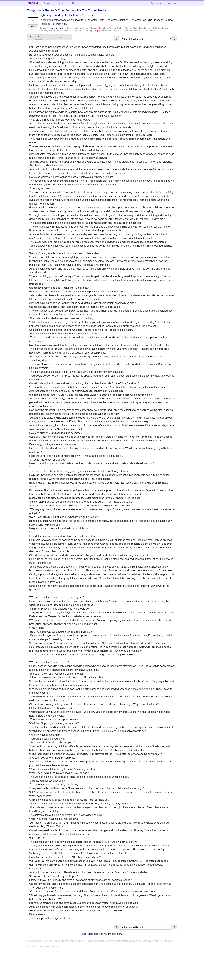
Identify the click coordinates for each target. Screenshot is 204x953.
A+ (46, 37)
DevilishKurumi (72, 15)
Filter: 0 (154, 3)
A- (30, 37)
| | (68, 37)
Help (74, 3)
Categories (34, 10)
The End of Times (94, 10)
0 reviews (87, 15)
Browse (48, 3)
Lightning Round (49, 15)
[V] (99, 30)
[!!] (95, 30)
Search (62, 3)
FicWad (33, 3)
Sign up (86, 933)
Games (50, 10)
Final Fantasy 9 (68, 10)
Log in (170, 3)
